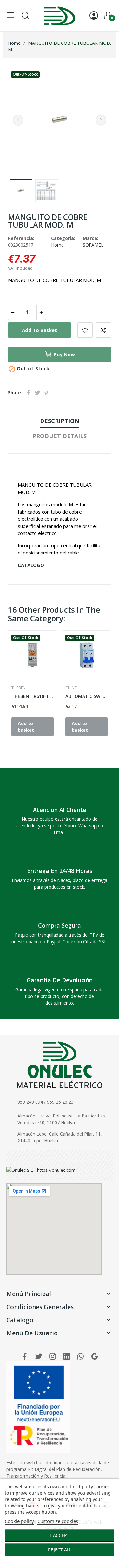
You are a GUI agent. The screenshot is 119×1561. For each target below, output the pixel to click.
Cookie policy (19, 1521)
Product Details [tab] (59, 436)
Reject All (59, 1550)
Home (57, 245)
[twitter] (39, 1357)
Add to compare (103, 330)
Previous (18, 120)
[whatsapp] (80, 1357)
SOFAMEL (93, 245)
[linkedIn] (66, 1357)
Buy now (64, 354)
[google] (94, 1357)
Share (28, 393)
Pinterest (46, 393)
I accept (59, 1535)
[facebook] (25, 1357)
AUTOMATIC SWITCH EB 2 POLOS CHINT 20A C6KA (86, 696)
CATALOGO (31, 565)
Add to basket (39, 330)
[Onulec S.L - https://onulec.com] (41, 1170)
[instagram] (52, 1357)
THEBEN (18, 688)
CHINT (71, 688)
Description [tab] (59, 421)
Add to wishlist (85, 330)
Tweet (37, 393)
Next (101, 120)
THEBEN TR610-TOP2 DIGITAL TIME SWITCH (32, 696)
